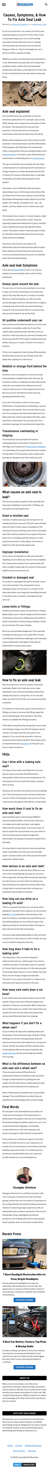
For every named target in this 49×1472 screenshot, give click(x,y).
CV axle (12, 914)
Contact (18, 1445)
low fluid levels (37, 158)
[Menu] (4, 5)
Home (10, 1445)
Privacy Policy (19, 1451)
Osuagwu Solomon (20, 24)
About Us (32, 1451)
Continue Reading (24, 1300)
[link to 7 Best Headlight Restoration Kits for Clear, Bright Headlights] (24, 1254)
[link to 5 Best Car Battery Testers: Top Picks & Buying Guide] (24, 1321)
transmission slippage (36, 447)
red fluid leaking (18, 270)
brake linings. (10, 154)
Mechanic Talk (39, 24)
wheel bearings (9, 1053)
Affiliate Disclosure (33, 1445)
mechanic (25, 743)
